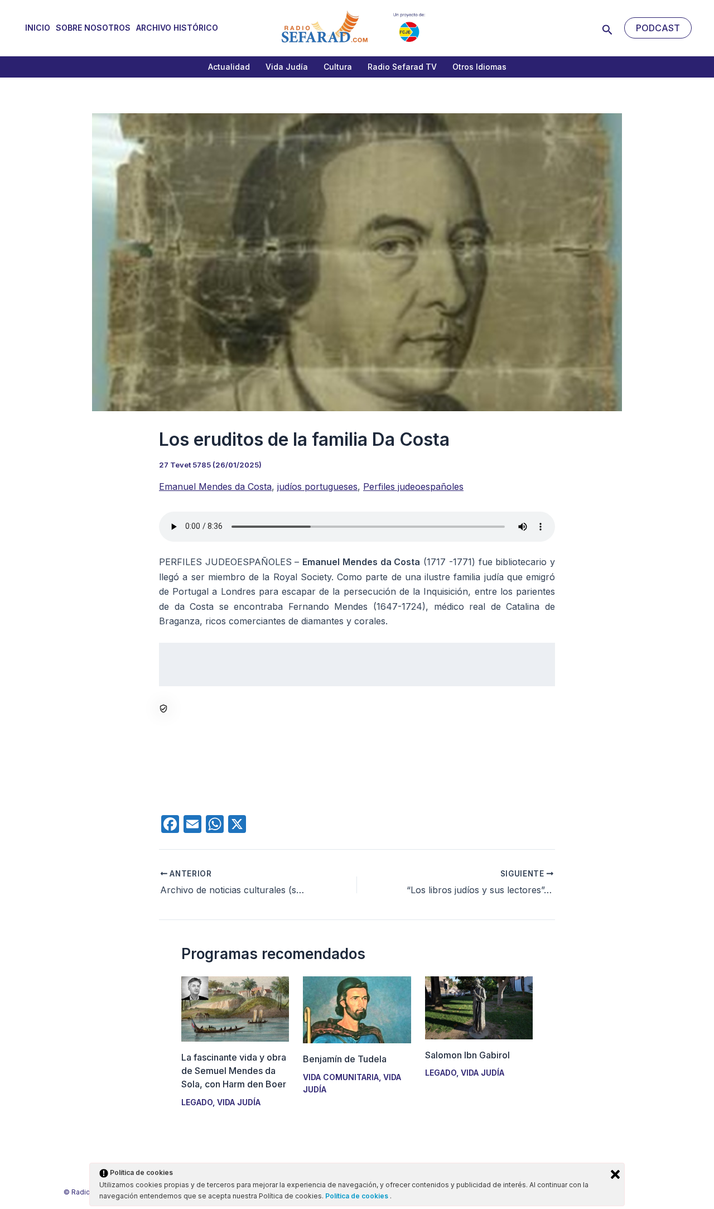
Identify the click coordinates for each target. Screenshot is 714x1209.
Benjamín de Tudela (345, 1059)
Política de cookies (357, 1196)
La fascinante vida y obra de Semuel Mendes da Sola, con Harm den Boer (233, 1071)
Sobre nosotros (93, 27)
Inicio (37, 27)
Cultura (338, 66)
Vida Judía (287, 66)
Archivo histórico (177, 27)
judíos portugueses (317, 486)
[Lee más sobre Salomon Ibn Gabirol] (479, 1007)
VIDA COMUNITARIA (341, 1077)
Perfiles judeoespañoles (413, 486)
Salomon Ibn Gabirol (467, 1055)
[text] (357, 664)
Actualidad (229, 66)
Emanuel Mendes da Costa (215, 486)
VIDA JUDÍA (238, 1102)
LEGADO (197, 1102)
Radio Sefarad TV (402, 66)
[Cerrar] (615, 1174)
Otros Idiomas (479, 66)
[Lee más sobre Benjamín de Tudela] (357, 1009)
